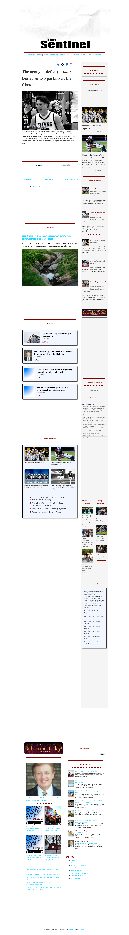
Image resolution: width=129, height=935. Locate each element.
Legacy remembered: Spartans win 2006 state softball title (87, 541)
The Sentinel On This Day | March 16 (92, 627)
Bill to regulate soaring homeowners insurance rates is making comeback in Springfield (52, 858)
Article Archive (75, 878)
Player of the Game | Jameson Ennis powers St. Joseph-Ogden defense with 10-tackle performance (63, 487)
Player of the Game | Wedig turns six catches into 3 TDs (61, 463)
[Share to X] (66, 165)
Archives (39, 54)
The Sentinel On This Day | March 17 (92, 622)
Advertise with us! (76, 870)
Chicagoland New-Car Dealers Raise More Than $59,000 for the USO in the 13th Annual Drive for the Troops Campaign (93, 418)
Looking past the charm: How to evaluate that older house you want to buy (89, 821)
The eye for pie (81, 831)
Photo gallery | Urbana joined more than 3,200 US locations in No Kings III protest (52, 828)
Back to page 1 (48, 179)
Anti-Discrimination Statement (80, 873)
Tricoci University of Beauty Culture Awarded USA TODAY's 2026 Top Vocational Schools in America (92, 432)
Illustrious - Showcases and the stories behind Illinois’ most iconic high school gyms (89, 801)
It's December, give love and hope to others (86, 842)
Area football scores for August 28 (34, 462)
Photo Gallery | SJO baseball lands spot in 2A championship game (87, 520)
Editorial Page (54, 54)
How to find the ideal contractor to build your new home (88, 791)
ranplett (71, 929)
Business (45, 54)
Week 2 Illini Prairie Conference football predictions (94, 286)
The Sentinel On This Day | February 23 (92, 637)
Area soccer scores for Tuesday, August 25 (48, 512)
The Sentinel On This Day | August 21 (92, 612)
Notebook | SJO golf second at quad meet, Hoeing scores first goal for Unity (36, 486)
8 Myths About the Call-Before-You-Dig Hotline (88, 771)
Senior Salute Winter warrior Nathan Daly (100, 519)
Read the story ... (100, 131)
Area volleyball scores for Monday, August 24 (49, 509)
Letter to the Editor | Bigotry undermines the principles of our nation (33, 857)
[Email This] (62, 165)
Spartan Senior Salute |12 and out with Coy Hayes (101, 538)
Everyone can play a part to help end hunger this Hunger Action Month (94, 425)
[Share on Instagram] (71, 64)
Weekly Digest (97, 54)
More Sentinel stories (71, 179)
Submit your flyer (94, 390)
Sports (89, 54)
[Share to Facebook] (68, 165)
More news (85, 437)
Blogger (82, 929)
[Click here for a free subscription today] (43, 753)
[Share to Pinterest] (69, 165)
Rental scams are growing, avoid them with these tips (89, 811)
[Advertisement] (64, 20)
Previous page (26, 179)
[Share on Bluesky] (67, 64)
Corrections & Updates (78, 876)
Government (75, 54)
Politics (83, 54)
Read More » (45, 342)
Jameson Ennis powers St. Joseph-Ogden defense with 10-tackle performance (93, 217)
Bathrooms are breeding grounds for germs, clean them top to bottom (90, 781)
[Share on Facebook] (58, 64)
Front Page (31, 54)
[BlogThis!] (64, 165)
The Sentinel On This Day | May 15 (94, 617)
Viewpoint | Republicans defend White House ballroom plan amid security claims (34, 828)
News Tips (74, 868)
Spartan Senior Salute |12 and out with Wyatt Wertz (101, 557)
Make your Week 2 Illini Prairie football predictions (98, 192)
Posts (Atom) (38, 187)
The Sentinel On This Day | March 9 (92, 632)
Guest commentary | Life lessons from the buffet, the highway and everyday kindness (42, 799)
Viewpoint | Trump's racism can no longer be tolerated (42, 874)
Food (68, 54)
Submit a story (75, 863)
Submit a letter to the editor (79, 865)
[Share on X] (62, 64)
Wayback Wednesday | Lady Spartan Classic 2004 (87, 567)
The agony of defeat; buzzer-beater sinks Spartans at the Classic (47, 78)
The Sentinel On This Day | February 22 (92, 643)
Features (62, 54)
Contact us (74, 860)
